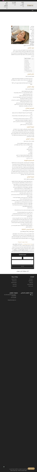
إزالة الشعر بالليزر (30, 284)
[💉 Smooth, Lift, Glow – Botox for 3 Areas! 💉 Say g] (31, 367)
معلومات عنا (19, 469)
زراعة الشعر (15, 284)
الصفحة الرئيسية (25, 469)
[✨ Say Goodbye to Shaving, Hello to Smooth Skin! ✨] (21, 377)
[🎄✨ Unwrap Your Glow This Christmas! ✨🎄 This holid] (25, 360)
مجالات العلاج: (27, 66)
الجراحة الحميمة (14, 279)
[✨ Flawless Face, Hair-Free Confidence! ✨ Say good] (28, 380)
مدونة (13, 469)
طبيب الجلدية (31, 286)
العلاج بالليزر (15, 286)
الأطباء (16, 469)
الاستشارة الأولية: (28, 67)
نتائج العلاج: (27, 61)
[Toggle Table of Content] (32, 59)
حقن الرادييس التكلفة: (28, 70)
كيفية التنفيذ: (27, 65)
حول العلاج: (27, 60)
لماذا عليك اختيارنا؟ (29, 71)
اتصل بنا (10, 469)
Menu (32, 10)
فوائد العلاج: (27, 62)
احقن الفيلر (31, 282)
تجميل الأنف (31, 279)
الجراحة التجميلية (14, 282)
